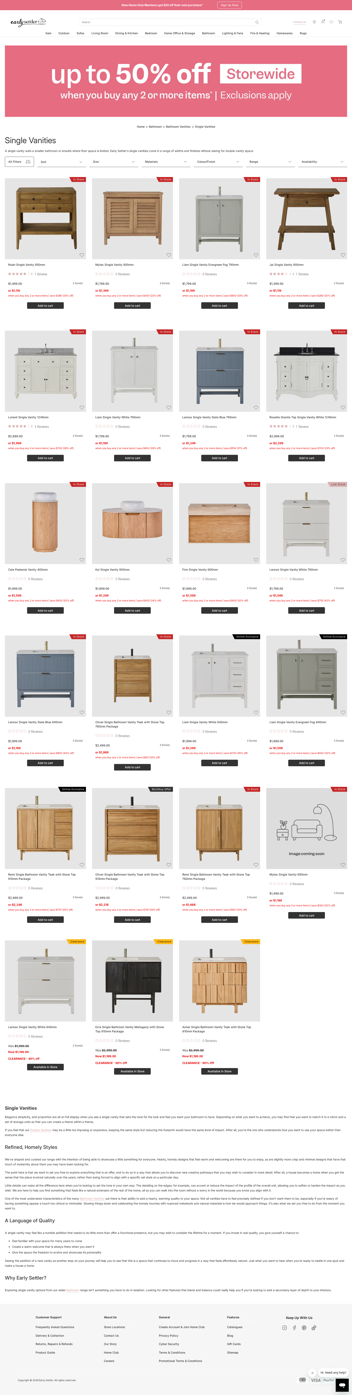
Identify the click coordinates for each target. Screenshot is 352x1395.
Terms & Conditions (172, 1352)
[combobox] (169, 22)
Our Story (110, 1344)
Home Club (111, 1352)
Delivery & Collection (50, 1335)
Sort (43, 162)
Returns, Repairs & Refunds (54, 1344)
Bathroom (155, 126)
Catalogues (235, 1327)
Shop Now (227, 5)
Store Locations (114, 1327)
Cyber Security (169, 1344)
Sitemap (232, 1352)
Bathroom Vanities (178, 126)
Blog (230, 1335)
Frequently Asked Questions (55, 1327)
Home (141, 126)
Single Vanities (205, 126)
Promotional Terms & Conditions (180, 1361)
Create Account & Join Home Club (182, 1327)
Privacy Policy (168, 1335)
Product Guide (45, 1352)
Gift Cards (234, 1344)
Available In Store (45, 1067)
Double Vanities (41, 1130)
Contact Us (299, 21)
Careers (109, 1361)
